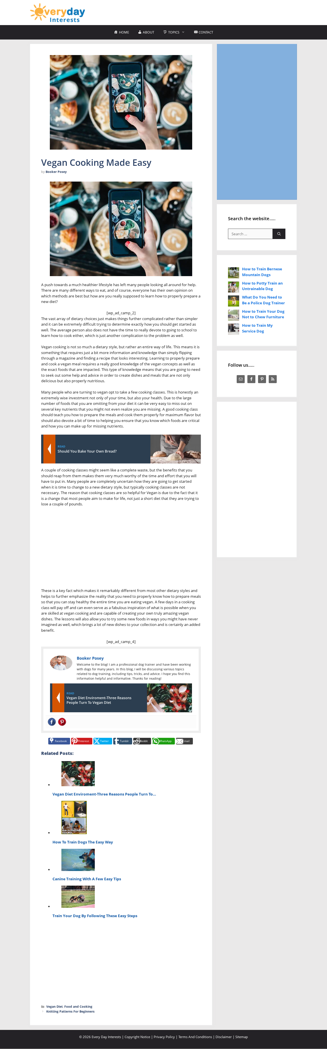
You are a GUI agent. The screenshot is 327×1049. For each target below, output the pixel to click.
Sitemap (241, 1037)
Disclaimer (224, 1037)
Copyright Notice (137, 1037)
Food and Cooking (78, 1006)
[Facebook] (52, 722)
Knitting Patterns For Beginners (70, 1011)
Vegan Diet (54, 1006)
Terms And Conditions (195, 1037)
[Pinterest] (62, 722)
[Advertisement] (216, 12)
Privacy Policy (164, 1037)
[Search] (279, 234)
